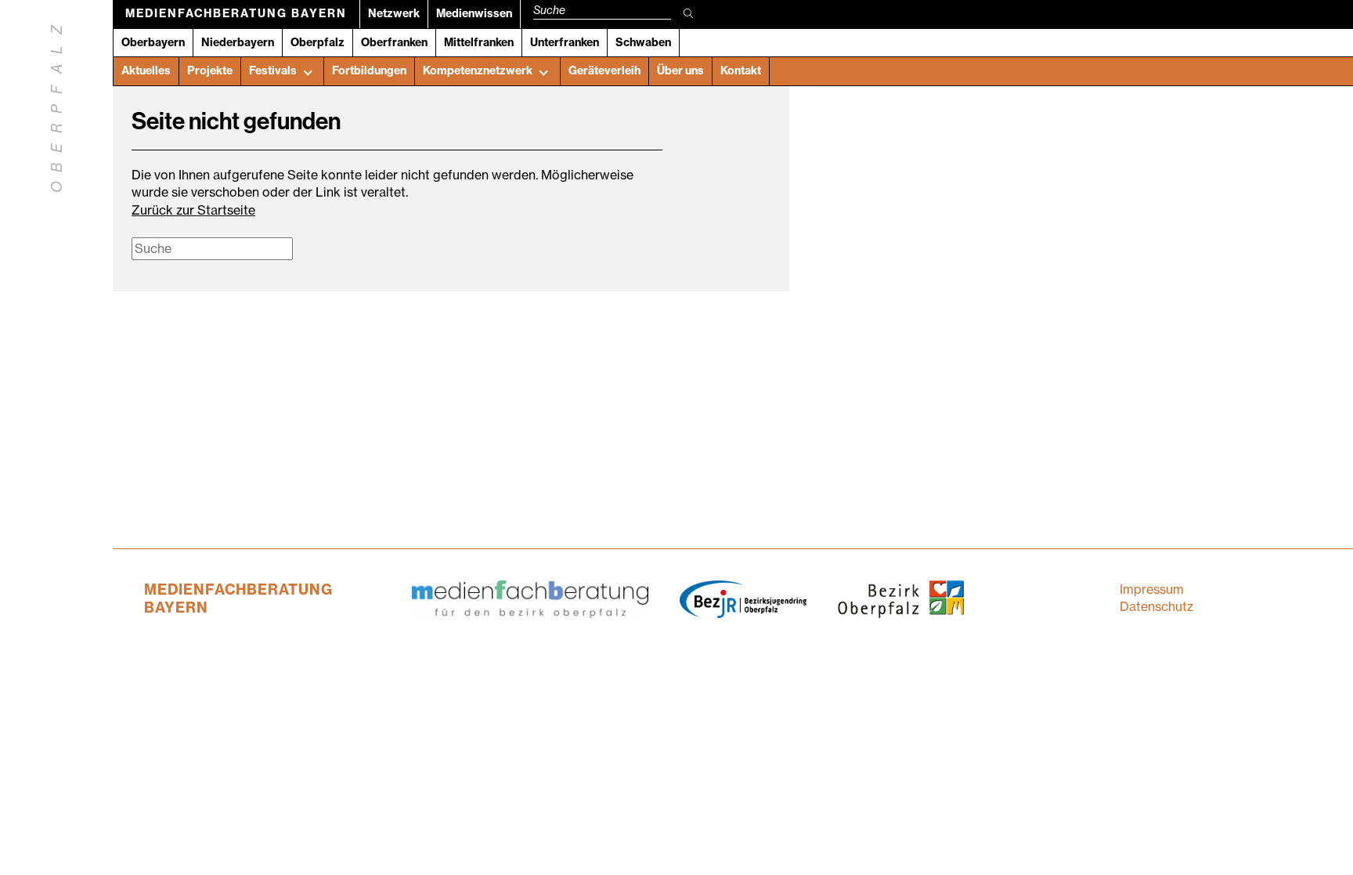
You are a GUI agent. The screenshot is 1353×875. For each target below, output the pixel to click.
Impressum (1152, 589)
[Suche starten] (688, 14)
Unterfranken (564, 42)
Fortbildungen (369, 70)
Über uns (680, 70)
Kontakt (740, 70)
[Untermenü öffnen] (308, 71)
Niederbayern (237, 42)
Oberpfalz (317, 42)
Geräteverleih (604, 70)
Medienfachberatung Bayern (236, 13)
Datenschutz (1156, 606)
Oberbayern (153, 42)
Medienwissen (474, 13)
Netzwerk (394, 13)
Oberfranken (394, 42)
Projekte (210, 70)
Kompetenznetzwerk (477, 70)
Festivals (273, 70)
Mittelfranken (479, 42)
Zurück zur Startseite (193, 210)
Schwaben (643, 42)
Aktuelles (146, 70)
